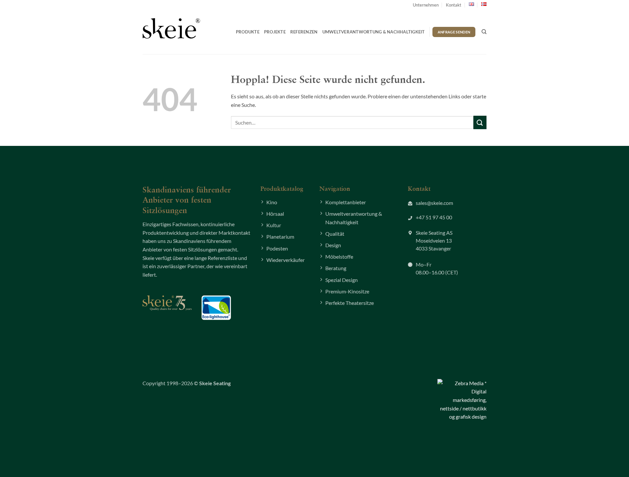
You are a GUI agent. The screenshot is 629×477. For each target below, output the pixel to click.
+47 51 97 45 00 (434, 217)
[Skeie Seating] (171, 28)
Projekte (275, 31)
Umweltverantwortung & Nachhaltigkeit (373, 31)
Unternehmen (426, 5)
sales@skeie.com (434, 203)
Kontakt (453, 5)
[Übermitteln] (479, 122)
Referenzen (304, 31)
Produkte (247, 31)
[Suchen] (484, 32)
